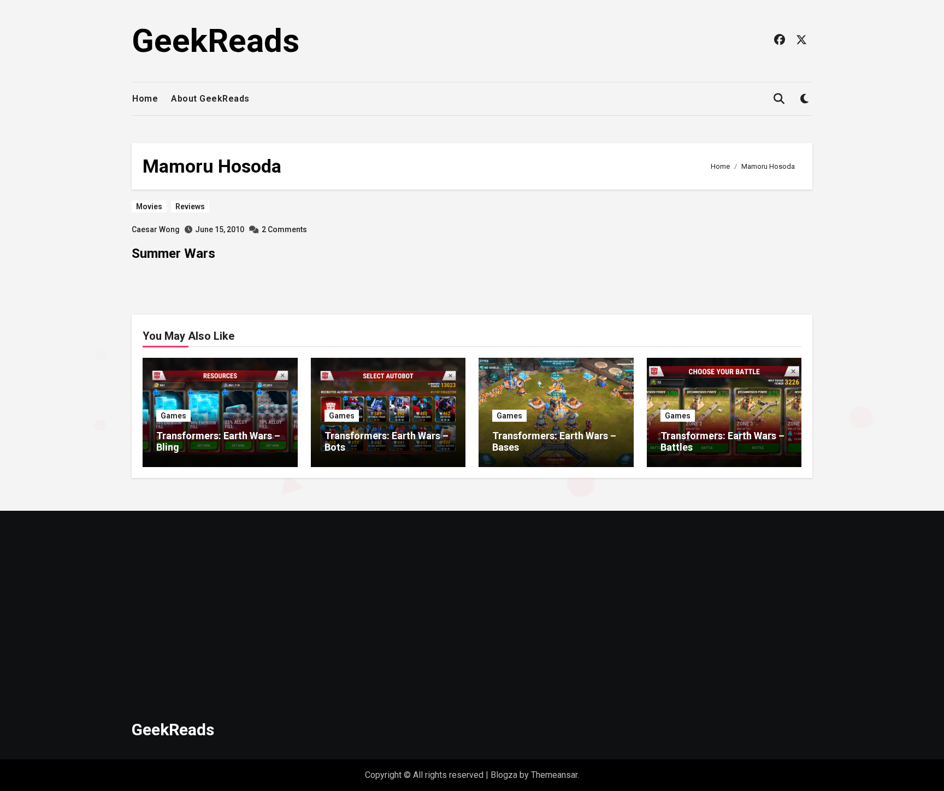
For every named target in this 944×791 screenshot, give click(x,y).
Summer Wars (173, 253)
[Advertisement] (461, 609)
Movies (149, 206)
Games (173, 415)
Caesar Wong (156, 229)
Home (145, 98)
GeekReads (215, 40)
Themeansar (554, 775)
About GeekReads (210, 98)
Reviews (190, 206)
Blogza (504, 775)
